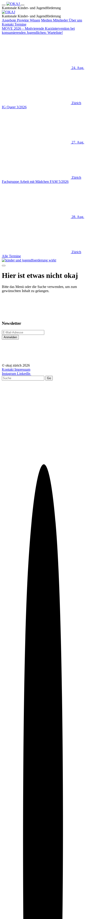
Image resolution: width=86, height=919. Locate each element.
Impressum (22, 369)
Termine (20, 24)
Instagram (9, 374)
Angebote (9, 20)
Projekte (23, 20)
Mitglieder (61, 20)
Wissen (35, 20)
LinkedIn (24, 374)
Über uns (75, 20)
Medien (47, 20)
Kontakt (8, 24)
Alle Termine (11, 256)
